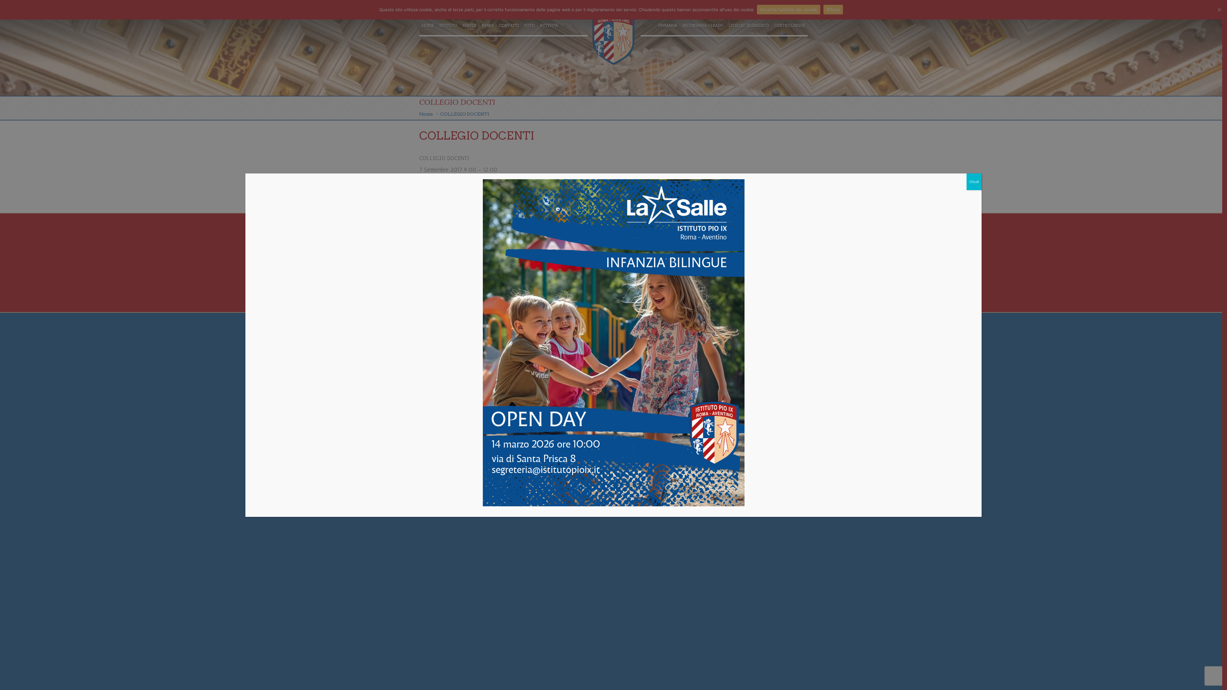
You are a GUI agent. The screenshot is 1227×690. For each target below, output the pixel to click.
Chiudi (974, 182)
